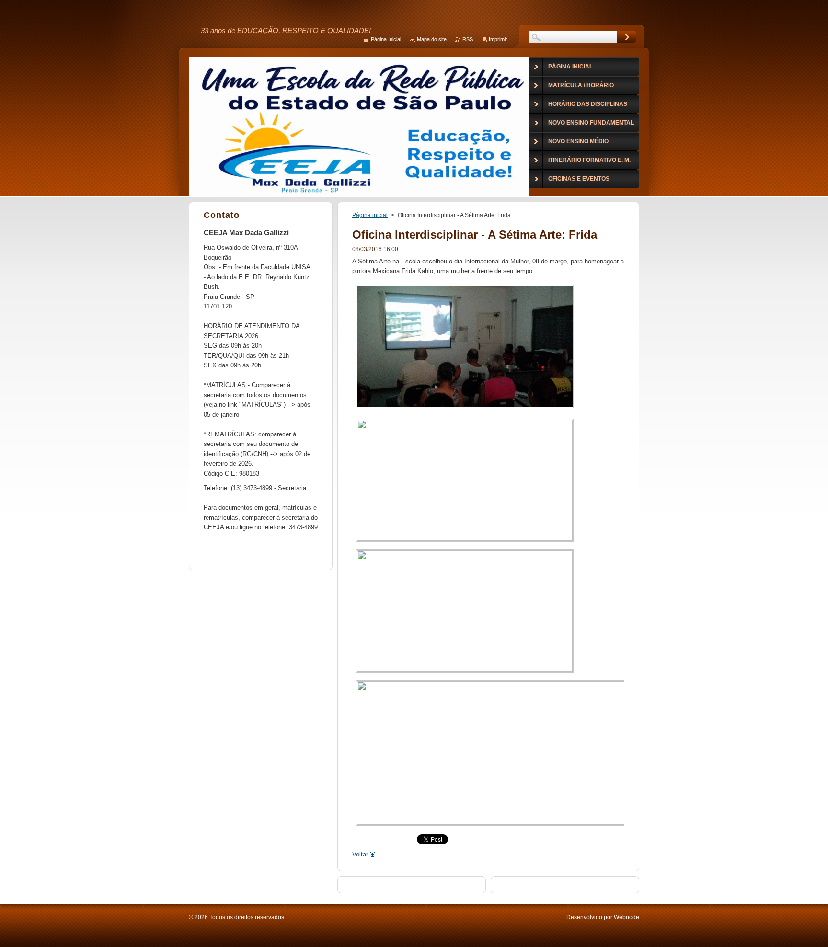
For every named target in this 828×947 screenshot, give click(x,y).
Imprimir (498, 39)
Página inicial (370, 215)
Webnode (626, 917)
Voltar (360, 854)
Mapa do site (432, 39)
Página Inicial (386, 39)
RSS (467, 39)
